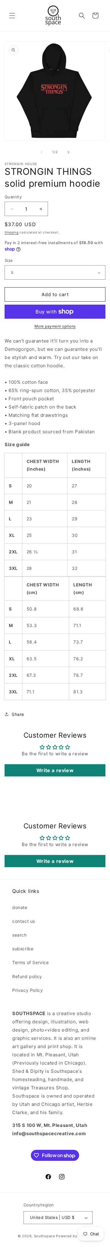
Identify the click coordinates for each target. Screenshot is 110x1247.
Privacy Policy (27, 990)
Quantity (13, 196)
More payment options (55, 326)
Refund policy (27, 976)
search (19, 934)
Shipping (12, 232)
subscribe (22, 948)
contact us (23, 921)
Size (9, 260)
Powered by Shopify (74, 1236)
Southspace (44, 1236)
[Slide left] (41, 152)
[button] (12, 15)
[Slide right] (68, 152)
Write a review (55, 770)
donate (20, 907)
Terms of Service (30, 962)
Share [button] (18, 714)
